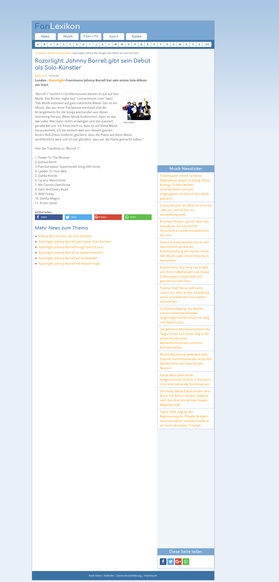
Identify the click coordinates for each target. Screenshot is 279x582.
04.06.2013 (41, 75)
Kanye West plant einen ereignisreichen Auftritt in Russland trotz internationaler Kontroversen (185, 379)
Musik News (64, 53)
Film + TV (91, 36)
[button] (49, 217)
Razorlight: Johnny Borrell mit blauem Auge (69, 263)
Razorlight (57, 80)
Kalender (109, 575)
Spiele (136, 36)
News (45, 36)
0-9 (207, 44)
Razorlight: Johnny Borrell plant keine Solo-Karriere (75, 242)
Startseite (40, 53)
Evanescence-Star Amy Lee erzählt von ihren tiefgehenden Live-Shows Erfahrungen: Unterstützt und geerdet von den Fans (185, 274)
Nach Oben (95, 575)
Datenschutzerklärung (129, 575)
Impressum (150, 575)
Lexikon (57, 26)
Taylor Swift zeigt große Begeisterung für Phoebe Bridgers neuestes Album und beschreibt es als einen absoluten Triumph (185, 419)
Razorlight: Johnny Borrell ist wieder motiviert (71, 252)
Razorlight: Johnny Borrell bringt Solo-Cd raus (71, 247)
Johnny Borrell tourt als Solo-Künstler (65, 236)
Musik (68, 36)
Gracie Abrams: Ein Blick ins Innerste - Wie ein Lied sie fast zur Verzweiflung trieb (186, 210)
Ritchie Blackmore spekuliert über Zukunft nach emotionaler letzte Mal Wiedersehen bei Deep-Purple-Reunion (185, 361)
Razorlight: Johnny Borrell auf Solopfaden (68, 258)
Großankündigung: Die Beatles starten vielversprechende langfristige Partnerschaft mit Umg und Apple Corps (184, 315)
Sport (113, 36)
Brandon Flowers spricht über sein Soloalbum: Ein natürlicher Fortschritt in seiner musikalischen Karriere (184, 228)
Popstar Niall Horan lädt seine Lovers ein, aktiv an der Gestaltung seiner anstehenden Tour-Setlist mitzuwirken (184, 295)
